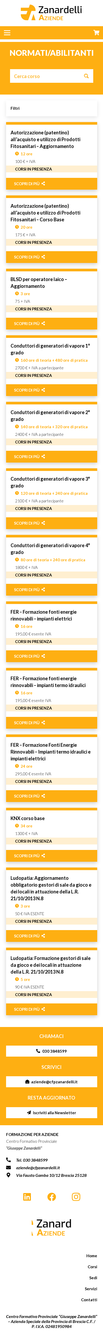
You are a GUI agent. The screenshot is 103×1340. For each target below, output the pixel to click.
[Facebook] (52, 1197)
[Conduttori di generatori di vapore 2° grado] (51, 432)
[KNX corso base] (51, 835)
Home (91, 1255)
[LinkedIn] (27, 1197)
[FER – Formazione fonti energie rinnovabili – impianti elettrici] (51, 631)
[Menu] (7, 32)
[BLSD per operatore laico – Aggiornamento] (51, 299)
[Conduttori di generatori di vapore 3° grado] (51, 498)
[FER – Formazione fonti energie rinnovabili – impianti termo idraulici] (51, 698)
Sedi (93, 1277)
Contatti (89, 1299)
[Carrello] (96, 32)
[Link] (51, 1227)
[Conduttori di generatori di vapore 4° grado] (51, 565)
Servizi (91, 1288)
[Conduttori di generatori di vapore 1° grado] (51, 365)
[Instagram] (76, 1197)
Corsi (92, 1266)
